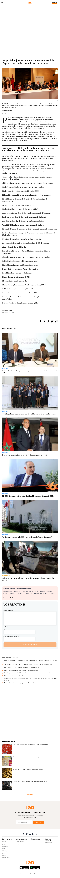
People (3, 853)
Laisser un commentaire (30, 644)
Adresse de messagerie (11, 636)
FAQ (31, 841)
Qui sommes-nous (20, 841)
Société (26, 7)
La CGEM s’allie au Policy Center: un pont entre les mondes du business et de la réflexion (28, 149)
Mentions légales (48, 842)
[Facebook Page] (24, 834)
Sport (52, 7)
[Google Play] (35, 867)
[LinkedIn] (33, 834)
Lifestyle (4, 855)
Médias (47, 7)
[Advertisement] (30, 27)
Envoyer (38, 822)
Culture (41, 7)
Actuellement (5, 7)
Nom (5, 629)
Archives (18, 844)
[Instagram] (36, 834)
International (33, 7)
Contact (32, 843)
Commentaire (8, 610)
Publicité (18, 843)
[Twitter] (27, 834)
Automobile (4, 852)
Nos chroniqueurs (6, 857)
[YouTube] (30, 834)
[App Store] (24, 867)
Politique (13, 7)
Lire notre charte (8, 598)
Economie (19, 7)
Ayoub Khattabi (8, 110)
